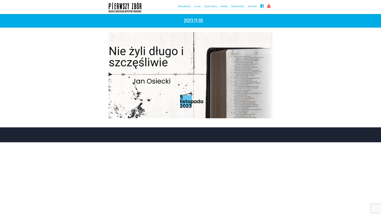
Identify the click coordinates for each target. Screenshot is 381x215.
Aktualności (184, 6)
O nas (197, 6)
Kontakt (252, 6)
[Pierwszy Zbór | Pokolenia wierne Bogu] (125, 12)
